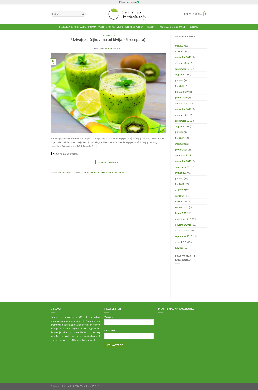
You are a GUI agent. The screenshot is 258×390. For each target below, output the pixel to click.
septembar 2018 (183, 120)
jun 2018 (179, 138)
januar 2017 (181, 213)
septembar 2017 (183, 166)
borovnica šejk (87, 172)
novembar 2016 (183, 224)
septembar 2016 (183, 236)
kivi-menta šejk (104, 172)
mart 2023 (180, 51)
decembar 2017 (183, 155)
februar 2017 (182, 207)
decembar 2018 (183, 103)
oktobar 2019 (182, 62)
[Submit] (83, 14)
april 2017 (180, 195)
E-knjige (110, 27)
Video (120, 27)
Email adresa (110, 330)
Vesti (101, 27)
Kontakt (194, 27)
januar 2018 (181, 149)
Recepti (151, 27)
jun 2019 (179, 86)
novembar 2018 (183, 109)
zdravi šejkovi (118, 172)
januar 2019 (181, 97)
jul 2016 (179, 247)
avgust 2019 (181, 74)
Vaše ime (108, 317)
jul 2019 (179, 80)
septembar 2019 (183, 68)
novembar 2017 (183, 161)
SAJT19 (95, 386)
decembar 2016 (183, 218)
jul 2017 (179, 178)
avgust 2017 (181, 172)
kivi (95, 172)
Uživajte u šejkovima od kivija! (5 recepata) (108, 39)
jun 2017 (179, 184)
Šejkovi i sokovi (108, 35)
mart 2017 (180, 201)
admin (119, 48)
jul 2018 (179, 132)
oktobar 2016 (182, 230)
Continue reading (108, 162)
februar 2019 (182, 91)
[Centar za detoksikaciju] (129, 14)
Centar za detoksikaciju (72, 27)
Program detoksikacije (172, 27)
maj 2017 (180, 189)
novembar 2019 (183, 57)
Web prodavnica (134, 27)
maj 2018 (180, 143)
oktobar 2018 (182, 114)
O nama (92, 27)
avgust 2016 (181, 241)
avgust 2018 (181, 126)
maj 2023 (180, 45)
